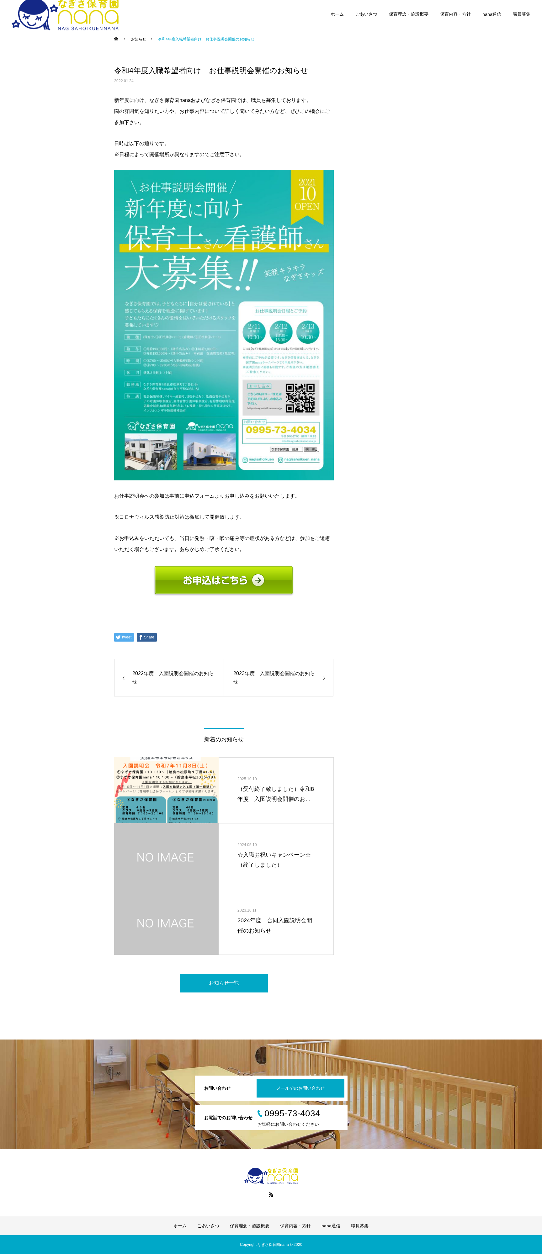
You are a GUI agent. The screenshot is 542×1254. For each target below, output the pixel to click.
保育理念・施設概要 (408, 14)
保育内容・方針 (455, 14)
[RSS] (271, 1194)
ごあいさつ (366, 14)
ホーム (337, 14)
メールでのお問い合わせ (300, 1088)
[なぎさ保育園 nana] (271, 1176)
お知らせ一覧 (224, 983)
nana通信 (491, 14)
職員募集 (521, 14)
